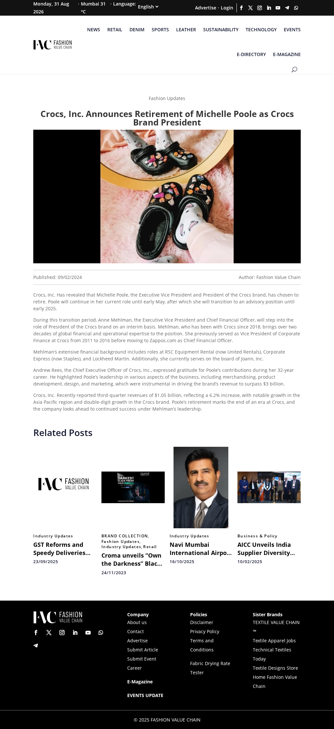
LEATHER (186, 29)
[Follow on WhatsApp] (296, 7)
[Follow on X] (250, 7)
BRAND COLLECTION (124, 536)
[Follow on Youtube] (277, 7)
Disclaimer (201, 622)
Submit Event (141, 659)
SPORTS (160, 29)
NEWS (93, 29)
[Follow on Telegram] (287, 7)
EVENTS (292, 29)
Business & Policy (257, 536)
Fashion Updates (120, 541)
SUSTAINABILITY (220, 29)
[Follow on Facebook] (241, 7)
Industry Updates (53, 536)
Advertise (205, 8)
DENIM (136, 29)
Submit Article (142, 650)
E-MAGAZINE (287, 54)
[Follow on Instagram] (259, 7)
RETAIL (114, 29)
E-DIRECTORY (251, 54)
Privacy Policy (204, 631)
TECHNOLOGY (261, 29)
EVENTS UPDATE (145, 695)
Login (227, 8)
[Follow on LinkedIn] (268, 7)
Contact (135, 631)
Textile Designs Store (275, 668)
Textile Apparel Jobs (274, 640)
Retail (150, 546)
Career (134, 668)
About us (137, 622)
